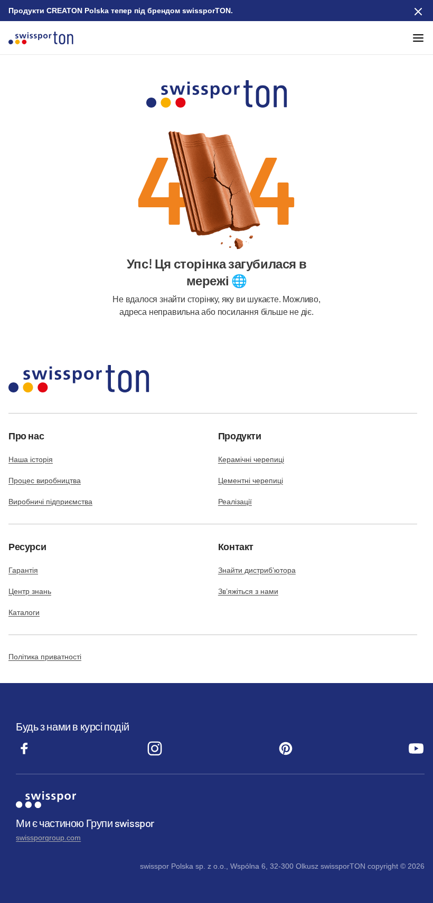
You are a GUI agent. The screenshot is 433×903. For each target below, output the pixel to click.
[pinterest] (285, 754)
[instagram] (154, 754)
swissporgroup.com (48, 837)
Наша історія (30, 459)
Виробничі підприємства (50, 501)
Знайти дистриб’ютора (257, 570)
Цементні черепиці (250, 480)
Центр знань (29, 591)
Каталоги (24, 612)
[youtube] (416, 754)
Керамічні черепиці (251, 459)
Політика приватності (44, 656)
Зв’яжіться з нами (248, 591)
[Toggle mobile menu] (418, 38)
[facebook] (24, 754)
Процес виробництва (44, 480)
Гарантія (23, 570)
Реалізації (235, 501)
